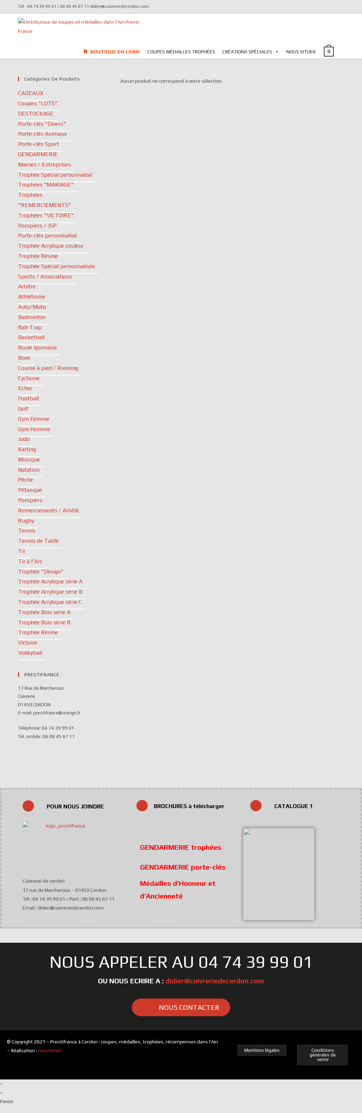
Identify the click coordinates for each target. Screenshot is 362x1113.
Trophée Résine (38, 256)
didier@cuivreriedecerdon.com (214, 981)
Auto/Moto (32, 307)
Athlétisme (31, 296)
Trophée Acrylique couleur (51, 245)
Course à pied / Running (48, 368)
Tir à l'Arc (30, 561)
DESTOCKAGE (35, 113)
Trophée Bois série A (44, 612)
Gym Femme (33, 419)
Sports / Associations (45, 276)
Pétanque (30, 490)
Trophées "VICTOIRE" (46, 215)
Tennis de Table (38, 540)
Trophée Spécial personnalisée (56, 266)
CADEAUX (30, 93)
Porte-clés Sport (38, 144)
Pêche (25, 479)
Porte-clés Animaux (42, 133)
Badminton (32, 317)
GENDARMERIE (38, 154)
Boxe (24, 357)
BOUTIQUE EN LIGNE (115, 51)
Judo (24, 439)
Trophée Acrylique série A (50, 581)
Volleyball (30, 652)
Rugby (26, 520)
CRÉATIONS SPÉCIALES (247, 51)
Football (28, 398)
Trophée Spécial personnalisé (55, 174)
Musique (29, 459)
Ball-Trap (30, 327)
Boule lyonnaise (37, 347)
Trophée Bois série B (44, 622)
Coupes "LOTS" (38, 103)
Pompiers (30, 500)
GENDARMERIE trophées (180, 847)
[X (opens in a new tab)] (331, 6)
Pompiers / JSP (37, 225)
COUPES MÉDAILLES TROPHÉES (181, 51)
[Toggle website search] (343, 51)
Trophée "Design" (41, 571)
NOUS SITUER (301, 51)
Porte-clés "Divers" (42, 123)
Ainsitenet (50, 1050)
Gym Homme (34, 429)
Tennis (26, 530)
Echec (25, 388)
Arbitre (27, 286)
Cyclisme (29, 378)
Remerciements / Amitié (48, 510)
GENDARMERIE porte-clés (183, 867)
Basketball (31, 337)
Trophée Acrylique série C (50, 602)
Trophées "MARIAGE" (46, 184)
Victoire (27, 642)
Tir (21, 551)
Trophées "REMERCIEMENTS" (44, 200)
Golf (23, 408)
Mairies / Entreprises (44, 164)
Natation (29, 469)
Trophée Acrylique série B (50, 591)
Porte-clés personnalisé (47, 235)
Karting (27, 449)
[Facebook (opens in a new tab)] (340, 6)
